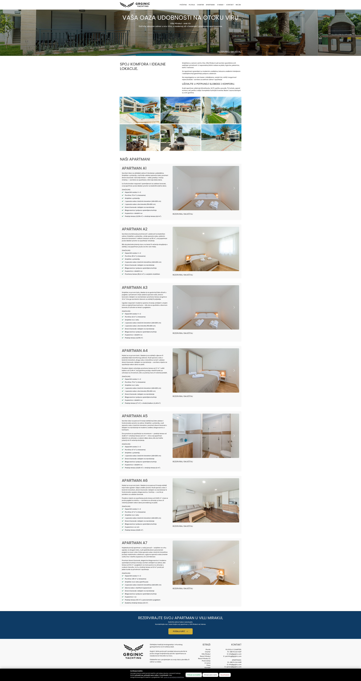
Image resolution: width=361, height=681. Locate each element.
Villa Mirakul (206, 654)
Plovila (192, 5)
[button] (178, 188)
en (240, 5)
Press (208, 665)
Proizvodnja (206, 661)
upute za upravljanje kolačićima (174, 677)
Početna (183, 5)
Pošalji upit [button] (179, 631)
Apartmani (210, 5)
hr (237, 5)
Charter (200, 5)
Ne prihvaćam (224, 675)
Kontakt (230, 5)
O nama (207, 663)
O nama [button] (220, 5)
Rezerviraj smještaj (229, 51)
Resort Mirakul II (204, 658)
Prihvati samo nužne (210, 675)
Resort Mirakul (205, 656)
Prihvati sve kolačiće (193, 675)
